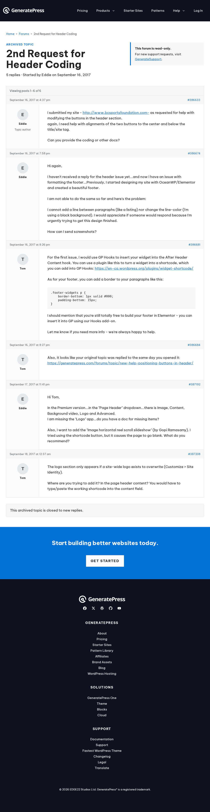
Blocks (102, 709)
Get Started (105, 561)
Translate (102, 768)
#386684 (194, 345)
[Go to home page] (23, 12)
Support (102, 745)
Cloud (101, 715)
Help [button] (176, 11)
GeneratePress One (101, 698)
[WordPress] (102, 608)
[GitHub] (110, 608)
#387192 (194, 384)
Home (10, 34)
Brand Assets (102, 662)
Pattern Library (101, 651)
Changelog (102, 756)
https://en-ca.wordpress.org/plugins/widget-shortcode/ (144, 268)
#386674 (194, 153)
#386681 (194, 244)
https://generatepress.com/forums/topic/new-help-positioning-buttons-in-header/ (120, 363)
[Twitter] (93, 608)
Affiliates (102, 656)
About (102, 633)
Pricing (82, 11)
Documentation (102, 739)
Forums (24, 34)
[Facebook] (85, 608)
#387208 (194, 454)
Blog (101, 668)
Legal (102, 762)
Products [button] (103, 11)
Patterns (157, 11)
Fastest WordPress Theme (102, 751)
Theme (102, 704)
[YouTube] (119, 608)
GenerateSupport (148, 59)
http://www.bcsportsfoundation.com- (116, 112)
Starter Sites (133, 11)
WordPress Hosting (102, 674)
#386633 (193, 100)
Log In (198, 11)
